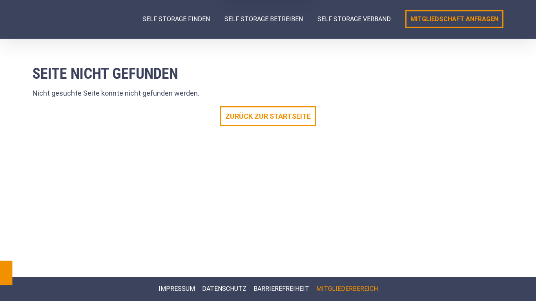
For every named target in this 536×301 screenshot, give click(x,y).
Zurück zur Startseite (268, 116)
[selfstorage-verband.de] (80, 19)
